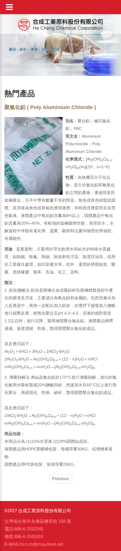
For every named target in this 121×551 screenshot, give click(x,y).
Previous (60, 478)
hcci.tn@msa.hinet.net (41, 544)
